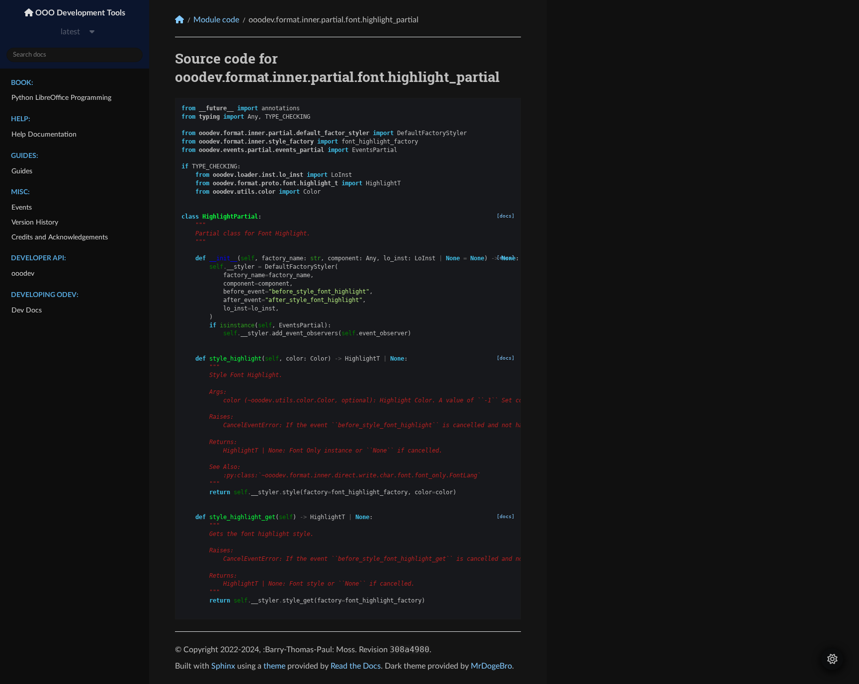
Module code (216, 20)
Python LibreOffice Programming (61, 97)
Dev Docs (26, 310)
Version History (34, 222)
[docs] (506, 216)
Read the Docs (356, 666)
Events (21, 207)
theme (274, 666)
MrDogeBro (491, 666)
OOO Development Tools (79, 13)
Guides (21, 171)
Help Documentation (44, 134)
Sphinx (223, 666)
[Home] (179, 19)
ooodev (22, 273)
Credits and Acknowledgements (59, 237)
